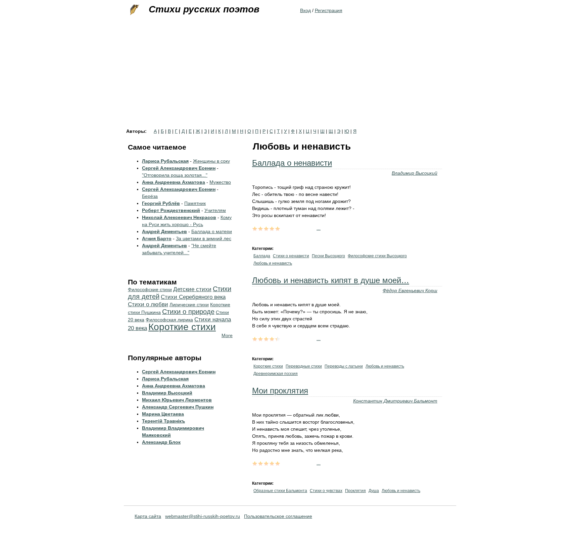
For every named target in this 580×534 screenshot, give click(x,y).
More (227, 335)
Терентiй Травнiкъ (163, 421)
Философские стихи (150, 289)
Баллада (261, 256)
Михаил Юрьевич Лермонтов (177, 400)
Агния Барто (157, 238)
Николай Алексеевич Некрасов (179, 217)
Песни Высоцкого (328, 256)
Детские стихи (192, 289)
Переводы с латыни (344, 366)
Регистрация (328, 10)
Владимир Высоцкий (414, 173)
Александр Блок (161, 442)
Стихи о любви (148, 304)
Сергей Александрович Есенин (178, 168)
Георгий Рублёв (161, 203)
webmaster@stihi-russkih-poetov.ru (202, 516)
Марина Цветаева (163, 414)
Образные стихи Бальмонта (280, 490)
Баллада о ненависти (292, 162)
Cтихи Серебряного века (193, 297)
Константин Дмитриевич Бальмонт (395, 401)
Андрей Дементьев (164, 231)
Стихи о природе (188, 311)
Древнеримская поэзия (275, 373)
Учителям (215, 210)
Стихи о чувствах (326, 490)
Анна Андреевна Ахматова (173, 182)
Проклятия (355, 490)
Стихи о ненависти (291, 256)
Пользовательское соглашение (278, 516)
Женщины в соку (211, 161)
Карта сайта (148, 516)
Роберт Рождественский (171, 210)
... (319, 228)
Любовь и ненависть (272, 263)
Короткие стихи (268, 366)
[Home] (134, 10)
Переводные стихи (304, 366)
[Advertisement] (290, 78)
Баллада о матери (211, 231)
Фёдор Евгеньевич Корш (410, 290)
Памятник (195, 203)
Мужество (220, 182)
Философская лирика (169, 319)
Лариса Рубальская (165, 161)
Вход (305, 10)
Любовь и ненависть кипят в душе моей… (330, 280)
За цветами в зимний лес (203, 238)
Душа (374, 490)
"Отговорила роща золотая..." (174, 175)
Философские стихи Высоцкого (377, 256)
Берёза (150, 196)
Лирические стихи (189, 304)
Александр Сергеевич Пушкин (177, 407)
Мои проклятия (280, 390)
